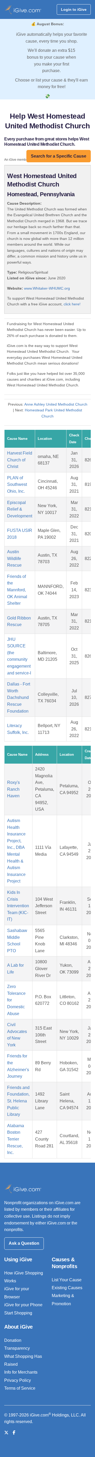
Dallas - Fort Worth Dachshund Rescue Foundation (18, 697)
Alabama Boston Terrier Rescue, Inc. (15, 1139)
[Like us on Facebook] (14, 1432)
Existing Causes (67, 1287)
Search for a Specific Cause (58, 156)
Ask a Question (24, 1243)
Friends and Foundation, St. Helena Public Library (18, 1101)
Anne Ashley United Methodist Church (55, 404)
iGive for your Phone (23, 1305)
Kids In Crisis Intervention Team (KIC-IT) (18, 905)
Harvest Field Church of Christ (19, 460)
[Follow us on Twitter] (6, 1432)
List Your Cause (67, 1280)
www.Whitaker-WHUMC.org (47, 288)
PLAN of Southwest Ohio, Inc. (17, 484)
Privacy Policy (17, 1380)
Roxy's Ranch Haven (13, 789)
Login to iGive (74, 9)
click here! (72, 304)
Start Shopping (18, 1313)
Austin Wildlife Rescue (14, 558)
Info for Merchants (20, 1372)
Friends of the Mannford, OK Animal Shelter (17, 590)
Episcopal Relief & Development (19, 509)
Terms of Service (19, 1388)
